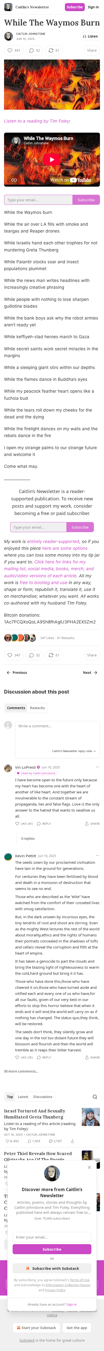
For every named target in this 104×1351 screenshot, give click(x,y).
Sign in (93, 7)
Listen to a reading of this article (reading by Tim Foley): (39, 1126)
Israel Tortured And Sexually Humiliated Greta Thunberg (34, 1114)
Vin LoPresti (25, 767)
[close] (89, 1167)
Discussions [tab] (42, 1097)
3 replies (28, 838)
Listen (93, 36)
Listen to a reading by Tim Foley (36, 121)
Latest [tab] (23, 1097)
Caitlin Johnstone (30, 34)
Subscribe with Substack (55, 1268)
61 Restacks (65, 638)
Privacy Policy (55, 1290)
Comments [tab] (16, 708)
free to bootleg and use (43, 582)
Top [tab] (10, 1097)
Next (87, 672)
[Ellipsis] (97, 767)
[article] (52, 1126)
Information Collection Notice (68, 1285)
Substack (27, 1340)
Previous (20, 672)
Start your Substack (38, 1327)
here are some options (65, 548)
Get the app (77, 1327)
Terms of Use (79, 1280)
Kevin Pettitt (25, 855)
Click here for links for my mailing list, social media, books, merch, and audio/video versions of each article (49, 568)
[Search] (95, 1097)
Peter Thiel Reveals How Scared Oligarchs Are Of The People (38, 1156)
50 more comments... (21, 1071)
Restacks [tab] (37, 708)
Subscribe (75, 7)
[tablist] (26, 708)
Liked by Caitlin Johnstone (38, 773)
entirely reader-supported (53, 541)
